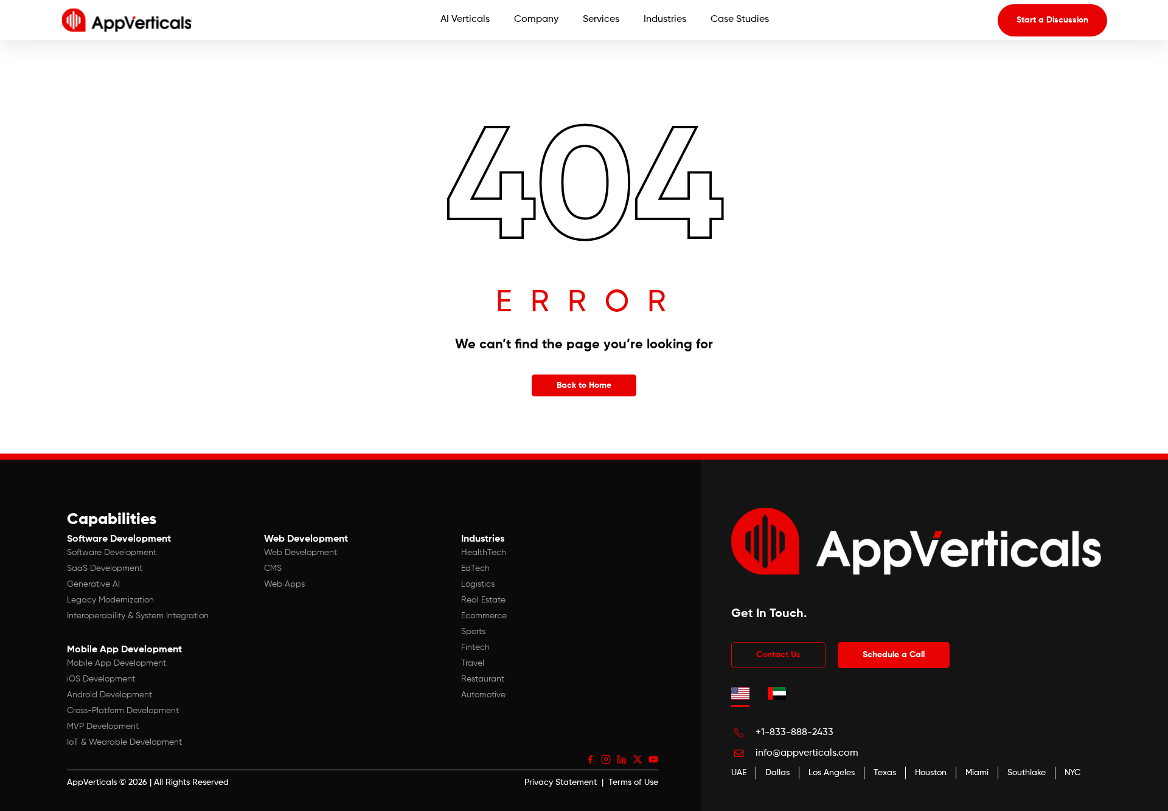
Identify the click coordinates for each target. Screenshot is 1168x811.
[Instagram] (606, 759)
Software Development (111, 552)
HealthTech (483, 552)
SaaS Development (104, 568)
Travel (472, 663)
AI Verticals (465, 19)
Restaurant (482, 679)
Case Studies (740, 19)
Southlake (1026, 772)
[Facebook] (590, 759)
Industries (665, 19)
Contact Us (778, 655)
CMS (273, 568)
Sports (473, 631)
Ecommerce (484, 616)
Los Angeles (831, 772)
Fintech (475, 647)
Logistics (478, 584)
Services (601, 19)
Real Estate (483, 600)
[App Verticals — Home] (126, 20)
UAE (738, 772)
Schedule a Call (894, 655)
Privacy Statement (560, 782)
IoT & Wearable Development (124, 742)
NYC (1072, 772)
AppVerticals (92, 782)
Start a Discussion (1052, 20)
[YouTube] (653, 759)
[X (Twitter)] (637, 759)
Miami (977, 772)
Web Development (300, 552)
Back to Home (584, 385)
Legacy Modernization (110, 600)
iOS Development (101, 679)
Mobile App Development (116, 663)
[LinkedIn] (622, 759)
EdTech (475, 568)
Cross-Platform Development (123, 710)
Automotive (483, 695)
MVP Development (103, 726)
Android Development (109, 695)
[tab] (740, 693)
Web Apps (284, 584)
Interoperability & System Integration (138, 616)
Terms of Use (633, 782)
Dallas (777, 772)
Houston (931, 772)
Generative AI (93, 584)
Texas (885, 772)
